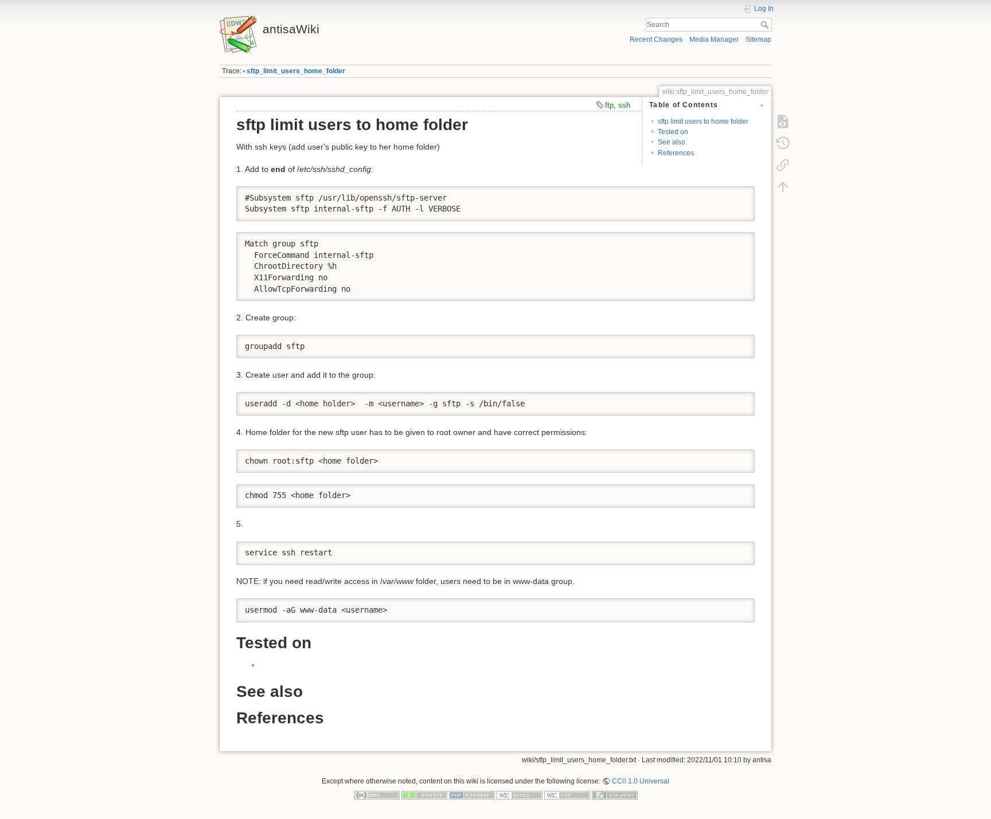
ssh (624, 105)
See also (671, 142)
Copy (738, 194)
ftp (609, 105)
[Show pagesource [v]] (783, 121)
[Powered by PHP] (472, 794)
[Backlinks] (783, 165)
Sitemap (758, 40)
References (676, 153)
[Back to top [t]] (783, 187)
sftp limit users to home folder (703, 121)
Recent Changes (656, 40)
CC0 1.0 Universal (640, 781)
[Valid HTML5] (520, 794)
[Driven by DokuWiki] (615, 794)
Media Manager (714, 40)
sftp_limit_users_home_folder (296, 71)
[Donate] (424, 794)
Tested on (673, 132)
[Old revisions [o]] (783, 143)
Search (765, 25)
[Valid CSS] (567, 794)
